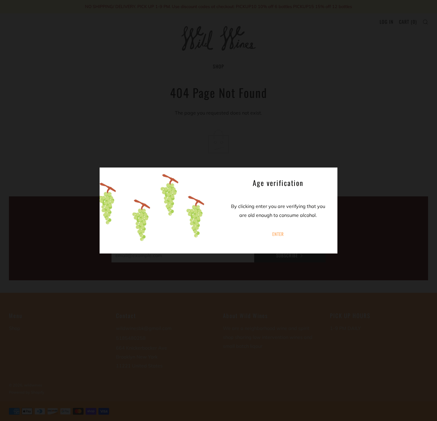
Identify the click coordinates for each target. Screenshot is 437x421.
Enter (278, 234)
